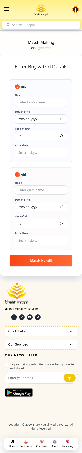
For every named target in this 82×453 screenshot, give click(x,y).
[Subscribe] (70, 378)
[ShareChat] (38, 317)
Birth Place (21, 145)
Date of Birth (22, 112)
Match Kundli (41, 260)
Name (18, 95)
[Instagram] (22, 317)
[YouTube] (30, 317)
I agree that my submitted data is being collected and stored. (43, 366)
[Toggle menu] (6, 9)
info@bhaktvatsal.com (24, 309)
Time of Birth (22, 128)
